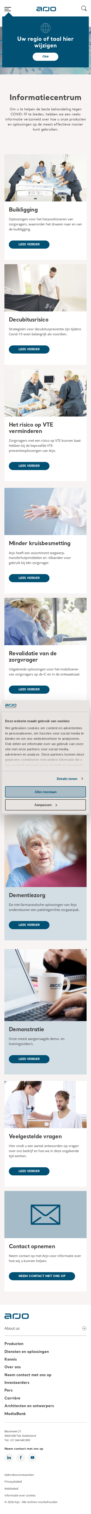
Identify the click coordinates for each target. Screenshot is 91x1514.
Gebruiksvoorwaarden (19, 1474)
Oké (45, 56)
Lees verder (29, 244)
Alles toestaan (46, 792)
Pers (8, 1391)
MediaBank (15, 1414)
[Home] (46, 9)
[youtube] (32, 1457)
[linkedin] (8, 1457)
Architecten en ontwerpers (29, 1406)
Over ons (12, 1367)
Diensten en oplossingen (26, 1352)
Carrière (12, 1398)
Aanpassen (43, 805)
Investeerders (16, 1383)
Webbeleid (11, 1488)
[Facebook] (20, 1457)
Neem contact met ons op (42, 1276)
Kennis (10, 1359)
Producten (13, 1344)
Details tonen (67, 779)
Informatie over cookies (20, 1495)
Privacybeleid (13, 1481)
